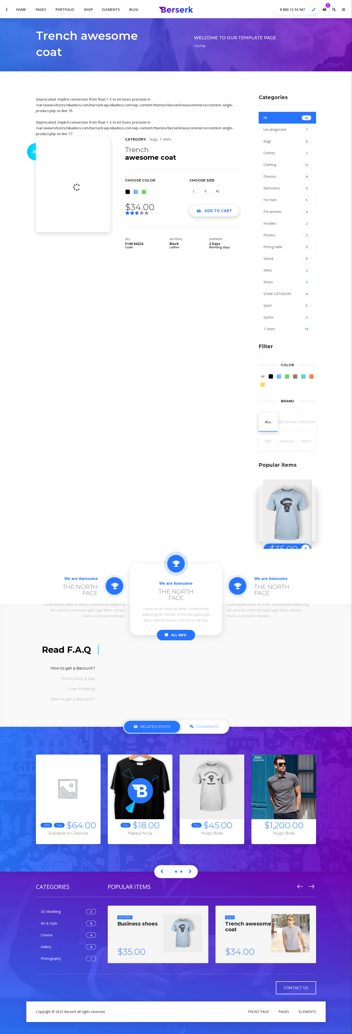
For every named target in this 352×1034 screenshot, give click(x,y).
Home (21, 9)
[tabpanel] (68, 803)
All (262, 377)
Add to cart (218, 210)
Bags (154, 139)
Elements (111, 9)
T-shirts (165, 139)
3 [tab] (181, 872)
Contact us (296, 987)
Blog (133, 9)
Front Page (258, 1011)
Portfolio (65, 9)
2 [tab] (176, 872)
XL (218, 190)
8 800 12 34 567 (292, 9)
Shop (88, 9)
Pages (41, 9)
